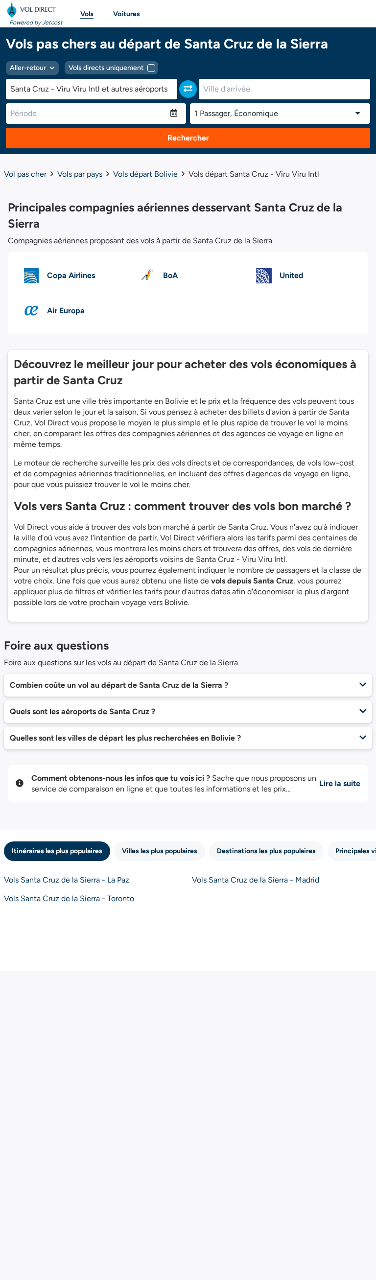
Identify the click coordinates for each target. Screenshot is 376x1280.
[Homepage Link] (33, 10)
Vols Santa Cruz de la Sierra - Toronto (69, 898)
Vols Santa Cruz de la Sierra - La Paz (66, 879)
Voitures (126, 14)
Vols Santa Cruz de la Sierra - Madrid (255, 879)
